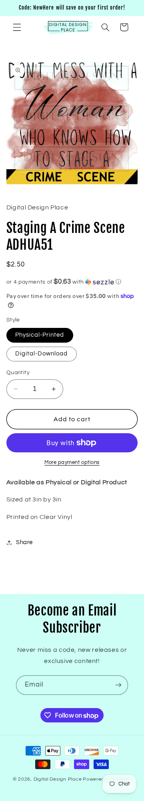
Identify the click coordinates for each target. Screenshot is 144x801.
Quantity (18, 372)
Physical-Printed (39, 335)
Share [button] (24, 542)
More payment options (72, 462)
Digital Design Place (58, 779)
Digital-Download (41, 354)
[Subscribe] (118, 685)
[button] (17, 27)
